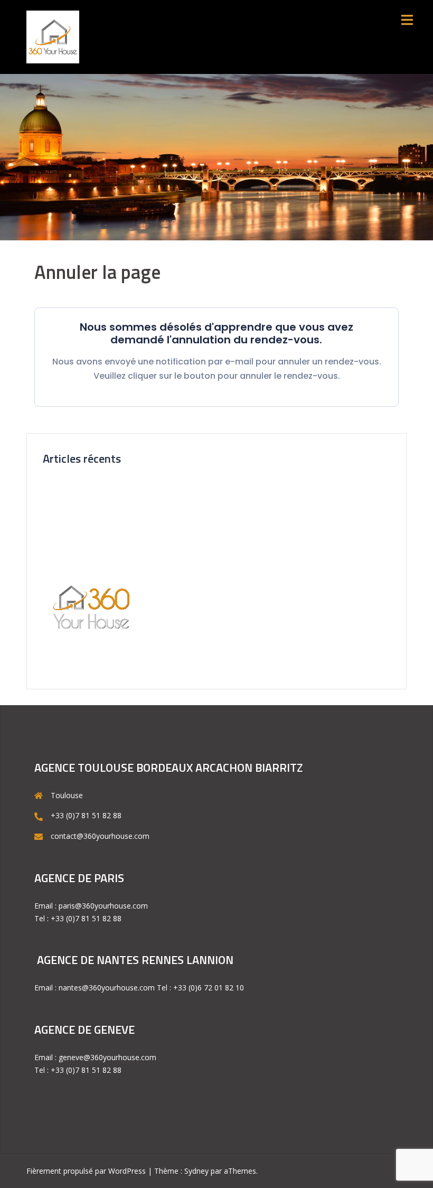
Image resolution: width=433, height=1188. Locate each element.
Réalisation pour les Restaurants (98, 540)
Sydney (196, 1171)
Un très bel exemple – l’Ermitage (98, 522)
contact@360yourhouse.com (100, 836)
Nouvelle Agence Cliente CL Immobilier (109, 486)
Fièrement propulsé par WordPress (86, 1171)
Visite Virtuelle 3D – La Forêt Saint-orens (112, 504)
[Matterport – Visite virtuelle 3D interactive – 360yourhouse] (52, 36)
